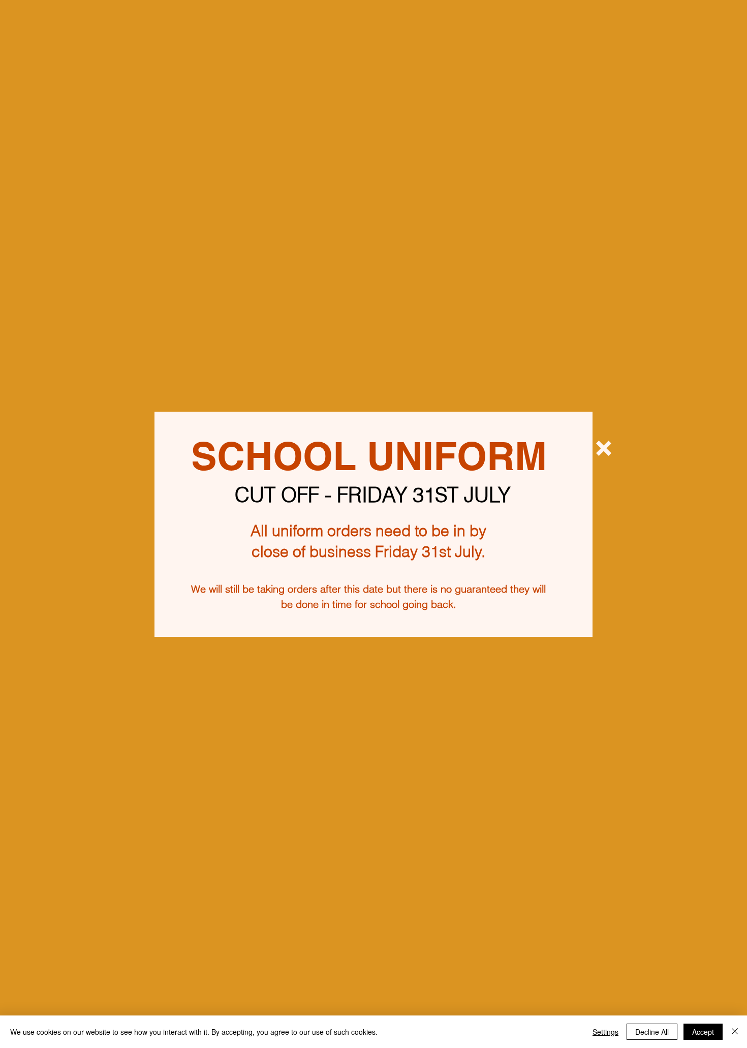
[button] (603, 448)
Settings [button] (605, 1032)
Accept (703, 1032)
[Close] (735, 1032)
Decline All (652, 1032)
